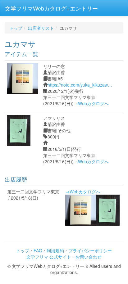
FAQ (38, 250)
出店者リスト (41, 28)
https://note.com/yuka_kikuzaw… (80, 85)
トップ (15, 28)
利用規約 (55, 250)
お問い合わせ (88, 257)
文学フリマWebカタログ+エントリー (51, 8)
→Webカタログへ (91, 103)
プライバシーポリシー (90, 250)
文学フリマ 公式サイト (48, 257)
